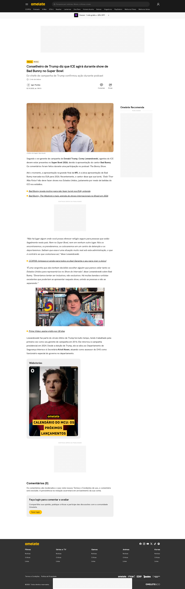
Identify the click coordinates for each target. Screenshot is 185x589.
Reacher (59, 9)
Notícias (28, 554)
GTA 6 (51, 9)
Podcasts (36, 9)
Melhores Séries (144, 9)
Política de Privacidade (49, 576)
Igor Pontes (35, 85)
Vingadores (108, 9)
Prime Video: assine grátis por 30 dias (47, 331)
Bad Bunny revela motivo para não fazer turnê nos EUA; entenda (59, 191)
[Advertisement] (70, 94)
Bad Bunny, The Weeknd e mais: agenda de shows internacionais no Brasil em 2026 (68, 195)
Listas (27, 561)
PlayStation (118, 9)
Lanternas (67, 9)
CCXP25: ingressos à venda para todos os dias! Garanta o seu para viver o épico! (67, 261)
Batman (98, 9)
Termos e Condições (32, 576)
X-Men (44, 9)
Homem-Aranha (88, 9)
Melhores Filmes (130, 9)
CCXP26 (28, 9)
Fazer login (35, 512)
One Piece (77, 9)
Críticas (27, 557)
